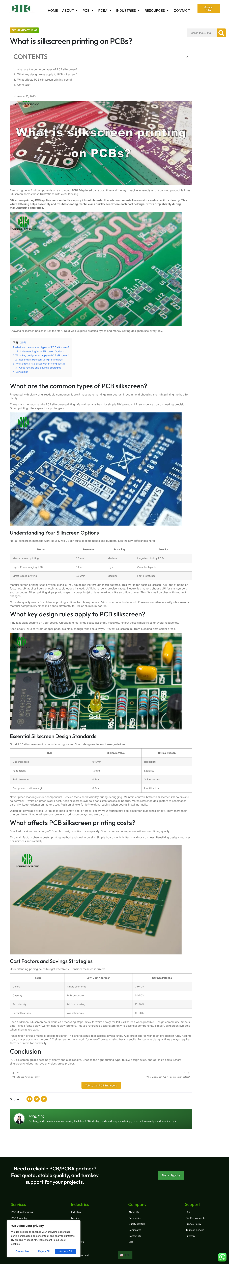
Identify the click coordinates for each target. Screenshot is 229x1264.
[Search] (221, 32)
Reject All (44, 1251)
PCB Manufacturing (24, 30)
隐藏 (23, 342)
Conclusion (24, 84)
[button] (187, 56)
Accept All (65, 1251)
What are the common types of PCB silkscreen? (47, 69)
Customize (22, 1251)
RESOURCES (155, 11)
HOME (53, 11)
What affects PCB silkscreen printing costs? (44, 79)
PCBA (102, 11)
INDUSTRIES (126, 11)
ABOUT (68, 11)
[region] (43, 1238)
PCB (86, 11)
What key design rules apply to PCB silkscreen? (47, 74)
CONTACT (182, 11)
